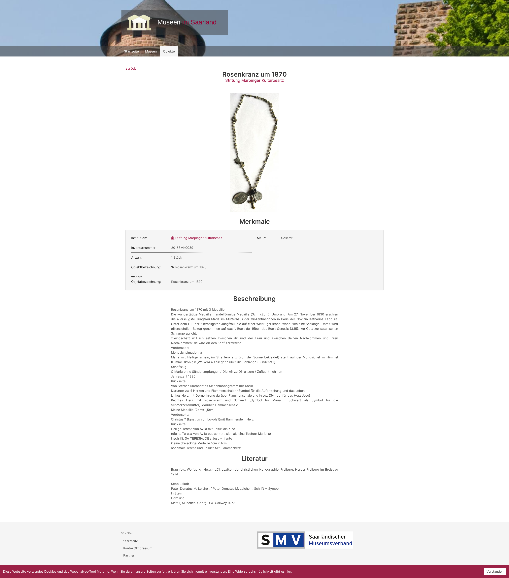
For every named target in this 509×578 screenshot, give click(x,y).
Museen (151, 51)
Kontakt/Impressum (137, 548)
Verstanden (495, 571)
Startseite (131, 51)
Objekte (169, 51)
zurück (131, 68)
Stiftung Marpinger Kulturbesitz (254, 80)
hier (288, 571)
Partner (128, 555)
